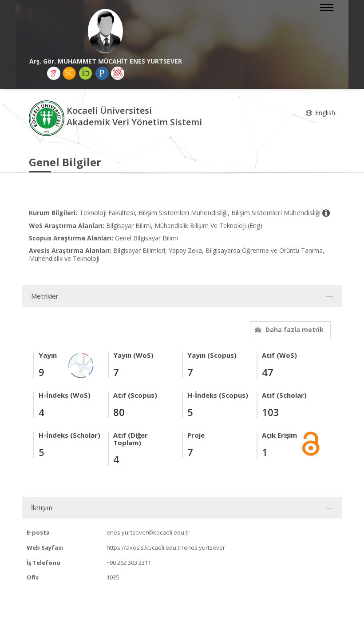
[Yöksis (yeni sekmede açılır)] (117, 73)
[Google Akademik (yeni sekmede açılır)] (53, 73)
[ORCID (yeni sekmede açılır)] (85, 73)
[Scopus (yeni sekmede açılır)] (69, 73)
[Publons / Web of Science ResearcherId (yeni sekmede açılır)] (102, 73)
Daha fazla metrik (294, 329)
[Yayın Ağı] (81, 364)
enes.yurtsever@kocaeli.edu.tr (148, 532)
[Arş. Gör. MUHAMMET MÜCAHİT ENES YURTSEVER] (105, 31)
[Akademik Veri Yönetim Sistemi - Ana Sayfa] (48, 117)
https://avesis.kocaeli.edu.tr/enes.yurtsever (166, 547)
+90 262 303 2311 (129, 563)
